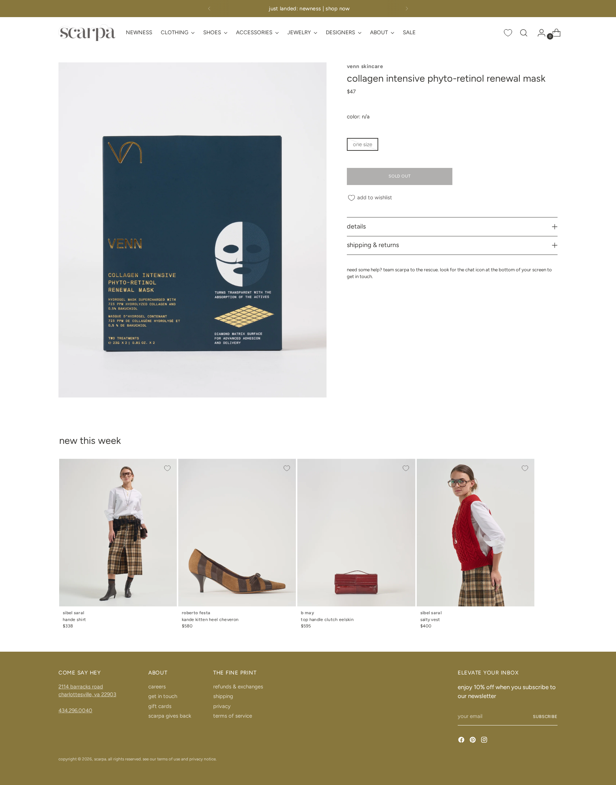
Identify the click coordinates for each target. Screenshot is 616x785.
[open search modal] (524, 33)
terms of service (232, 716)
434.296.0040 (75, 710)
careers (157, 686)
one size (362, 144)
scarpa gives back (169, 716)
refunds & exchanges (238, 686)
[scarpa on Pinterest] (473, 741)
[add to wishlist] (167, 468)
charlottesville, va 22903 (87, 694)
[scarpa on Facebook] (462, 741)
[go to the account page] (539, 33)
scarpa (100, 758)
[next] (407, 8)
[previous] (209, 8)
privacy (222, 706)
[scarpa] (86, 32)
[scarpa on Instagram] (485, 741)
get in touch (162, 696)
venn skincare (365, 66)
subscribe (545, 716)
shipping (223, 696)
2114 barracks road (80, 686)
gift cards (159, 706)
